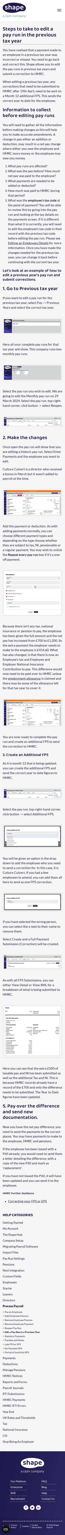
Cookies (25, 1526)
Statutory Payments (15, 1336)
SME (13, 1492)
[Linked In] (38, 1507)
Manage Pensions (14, 1370)
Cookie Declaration (37, 1526)
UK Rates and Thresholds (19, 1417)
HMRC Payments (14, 1400)
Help (44, 1492)
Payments (9, 1358)
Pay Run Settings (14, 1258)
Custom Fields (12, 1276)
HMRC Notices (12, 1376)
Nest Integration (13, 1270)
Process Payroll (13, 1306)
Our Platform (18, 1481)
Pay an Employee (13, 1312)
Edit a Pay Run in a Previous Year (22, 1332)
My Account (10, 1228)
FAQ (44, 1481)
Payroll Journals (13, 1388)
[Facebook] (26, 1508)
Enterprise (16, 1487)
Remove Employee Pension (18, 1320)
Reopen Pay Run (13, 1328)
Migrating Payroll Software (20, 1246)
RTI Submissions (13, 1394)
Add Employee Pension (16, 1316)
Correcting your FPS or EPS (27, 1201)
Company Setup (13, 1240)
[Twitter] (32, 1508)
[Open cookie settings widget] (6, 1529)
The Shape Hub (12, 1234)
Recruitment (17, 1498)
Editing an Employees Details (28, 243)
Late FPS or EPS (13, 1344)
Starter (7, 1288)
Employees (10, 1282)
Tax (5, 1423)
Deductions (10, 1364)
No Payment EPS (13, 1348)
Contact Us (48, 1498)
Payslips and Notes (14, 1340)
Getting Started (13, 1222)
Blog (44, 1487)
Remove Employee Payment (19, 1324)
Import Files (10, 1252)
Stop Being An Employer (18, 1441)
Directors (9, 1300)
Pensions (8, 1264)
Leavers (8, 1294)
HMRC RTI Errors (14, 1405)
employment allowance (24, 678)
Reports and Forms (15, 1382)
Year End (8, 1412)
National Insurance (15, 1429)
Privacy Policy (14, 1526)
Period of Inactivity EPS (17, 1352)
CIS (5, 1435)
